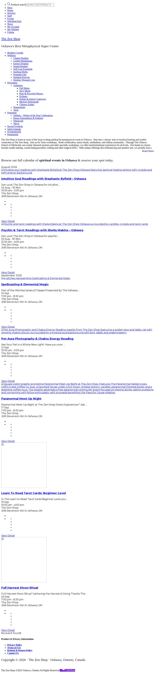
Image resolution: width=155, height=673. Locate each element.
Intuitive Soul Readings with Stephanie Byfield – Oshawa (43, 178)
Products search (18, 4)
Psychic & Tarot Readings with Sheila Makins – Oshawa (42, 230)
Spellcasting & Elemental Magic (25, 284)
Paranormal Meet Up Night (21, 398)
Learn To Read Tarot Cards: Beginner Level (33, 493)
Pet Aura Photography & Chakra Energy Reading (37, 338)
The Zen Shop (10, 39)
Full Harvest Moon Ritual (19, 587)
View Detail (8, 221)
